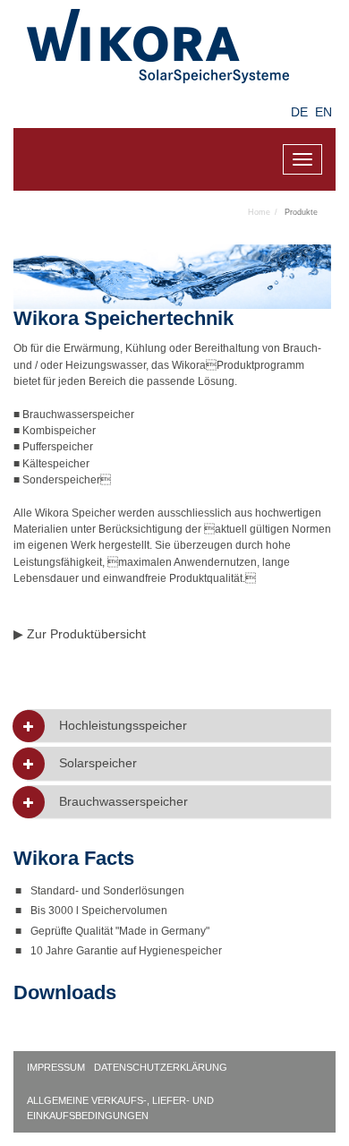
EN (323, 112)
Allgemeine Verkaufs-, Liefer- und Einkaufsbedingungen (120, 1108)
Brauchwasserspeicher (123, 801)
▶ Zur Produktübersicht (79, 634)
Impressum (56, 1067)
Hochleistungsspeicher (123, 725)
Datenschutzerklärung (160, 1067)
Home (259, 212)
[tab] (179, 725)
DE (299, 112)
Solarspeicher (98, 763)
